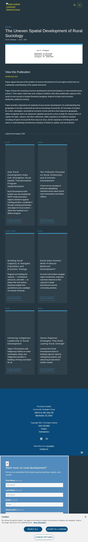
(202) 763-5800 (44, 426)
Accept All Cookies (56, 529)
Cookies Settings (44, 537)
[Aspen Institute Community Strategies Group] (14, 7)
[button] (74, 5)
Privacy (44, 429)
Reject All (33, 529)
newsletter (50, 446)
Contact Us (44, 449)
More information (40, 522)
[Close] (85, 516)
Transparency (44, 432)
